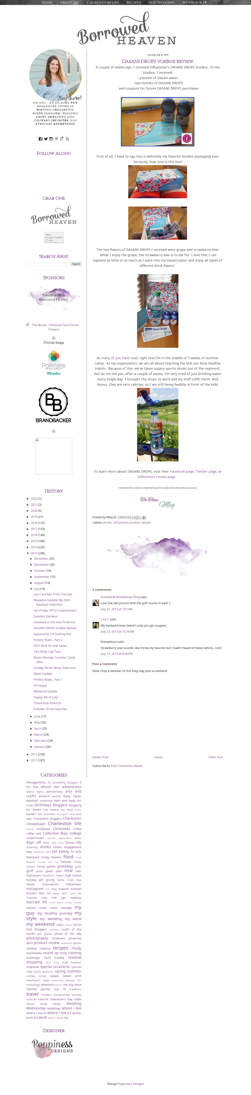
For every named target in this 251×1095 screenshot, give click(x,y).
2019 (34, 517)
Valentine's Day (61, 999)
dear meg (57, 842)
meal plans (56, 902)
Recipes (134, 2)
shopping (34, 961)
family (64, 851)
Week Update (43, 674)
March (39, 735)
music (43, 908)
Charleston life (103, 2)
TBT (79, 980)
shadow (74, 957)
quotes (77, 943)
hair (78, 871)
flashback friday (37, 857)
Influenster (120, 522)
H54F (68, 870)
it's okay (51, 889)
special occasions (55, 966)
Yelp (66, 1017)
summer (74, 971)
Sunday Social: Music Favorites (55, 668)
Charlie (30, 829)
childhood (43, 829)
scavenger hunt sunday (45, 958)
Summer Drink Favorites (50, 709)
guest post (54, 871)
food (68, 856)
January (40, 747)
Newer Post (100, 757)
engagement (72, 847)
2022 (34, 499)
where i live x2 (36, 1013)
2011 (34, 760)
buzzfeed (49, 814)
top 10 (60, 989)
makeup (75, 898)
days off (33, 842)
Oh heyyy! (40, 685)
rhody (76, 948)
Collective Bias (55, 833)
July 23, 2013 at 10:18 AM (117, 632)
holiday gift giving (40, 880)
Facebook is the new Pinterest (54, 622)
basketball (46, 800)
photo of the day (68, 934)
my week (73, 918)
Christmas (61, 828)
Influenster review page (156, 476)
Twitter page (206, 471)
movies (31, 908)
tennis (58, 984)
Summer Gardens (46, 616)
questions (66, 943)
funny (41, 866)
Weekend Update (45, 691)
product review (140, 522)
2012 (34, 754)
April (38, 728)
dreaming (32, 847)
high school (73, 875)
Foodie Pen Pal (48, 862)
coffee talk (33, 833)
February (40, 741)
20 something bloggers (63, 782)
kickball (76, 889)
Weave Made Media (43, 1004)
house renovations (42, 884)
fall (54, 851)
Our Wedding (161, 2)
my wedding (51, 918)
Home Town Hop (69, 880)
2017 (34, 529)
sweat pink (72, 976)
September (42, 577)
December (41, 559)
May (37, 722)
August (39, 583)
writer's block (55, 1017)
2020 (34, 511)
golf (29, 870)
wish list (32, 1018)
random (31, 948)
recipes (60, 948)
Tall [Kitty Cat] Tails (47, 652)
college (75, 833)
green (39, 871)
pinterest (58, 938)
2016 (34, 535)
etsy (29, 852)
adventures (71, 786)
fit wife (76, 852)
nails (60, 925)
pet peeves (45, 934)
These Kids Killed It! (47, 703)
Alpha (40, 791)
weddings (53, 1008)
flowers (56, 857)
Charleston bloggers (47, 819)
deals (46, 842)
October (40, 571)
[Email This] (133, 518)
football (65, 862)
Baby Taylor (72, 796)
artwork (44, 796)
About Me (69, 2)
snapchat (32, 967)
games (51, 866)
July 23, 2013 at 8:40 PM (117, 654)
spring (60, 971)
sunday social (36, 976)
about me (50, 786)
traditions (75, 989)
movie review (73, 902)
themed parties (38, 989)
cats (29, 819)
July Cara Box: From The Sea (53, 594)
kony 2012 (60, 893)
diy (78, 842)
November (41, 565)
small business (71, 962)
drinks (107, 522)
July (37, 589)
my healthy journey (54, 913)
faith (47, 852)
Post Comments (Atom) (126, 766)
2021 (34, 505)
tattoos (69, 980)
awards (56, 796)
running (74, 952)
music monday (61, 908)
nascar (68, 925)
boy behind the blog (58, 809)
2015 (34, 541)
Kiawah (63, 889)
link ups (58, 898)
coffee (77, 829)
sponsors (47, 971)
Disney (70, 842)
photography (37, 938)
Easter (57, 847)
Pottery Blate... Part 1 (48, 680)
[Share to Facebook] (144, 518)
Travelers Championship (55, 994)
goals (78, 866)
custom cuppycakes (59, 838)
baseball (32, 801)
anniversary (54, 792)
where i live (72, 1008)
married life (36, 902)
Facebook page (182, 471)
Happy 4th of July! (46, 697)
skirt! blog (52, 962)
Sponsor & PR (194, 2)
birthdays (43, 804)
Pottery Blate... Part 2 (48, 640)
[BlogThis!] (137, 518)
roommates (34, 953)
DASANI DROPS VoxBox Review (55, 628)
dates (77, 838)
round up (51, 952)
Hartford (48, 875)
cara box (75, 814)
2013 (34, 553)
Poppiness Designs (131, 1084)
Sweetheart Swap (37, 980)
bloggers (60, 804)
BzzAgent (62, 814)
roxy (63, 952)
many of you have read (119, 358)
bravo (78, 809)
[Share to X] (140, 518)
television (47, 985)
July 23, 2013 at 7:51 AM (117, 609)
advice (30, 791)
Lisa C (105, 619)
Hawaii (59, 875)
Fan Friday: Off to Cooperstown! (55, 610)
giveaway (65, 866)
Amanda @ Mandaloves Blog (120, 597)
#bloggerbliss (36, 782)
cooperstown (35, 838)
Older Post (215, 757)
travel (32, 994)
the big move (72, 985)
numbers (54, 929)
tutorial (43, 999)
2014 (34, 547)
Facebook (38, 852)
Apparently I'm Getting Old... (53, 634)
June (37, 716)
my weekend (40, 924)
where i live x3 (59, 1012)
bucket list (34, 814)
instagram (35, 888)
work (43, 1017)
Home (47, 2)
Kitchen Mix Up (38, 893)
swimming (57, 980)
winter (76, 1013)
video (77, 999)
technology (33, 984)
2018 (34, 523)
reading (45, 948)
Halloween (33, 875)
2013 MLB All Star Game (50, 646)
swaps (54, 976)
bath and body (65, 801)
